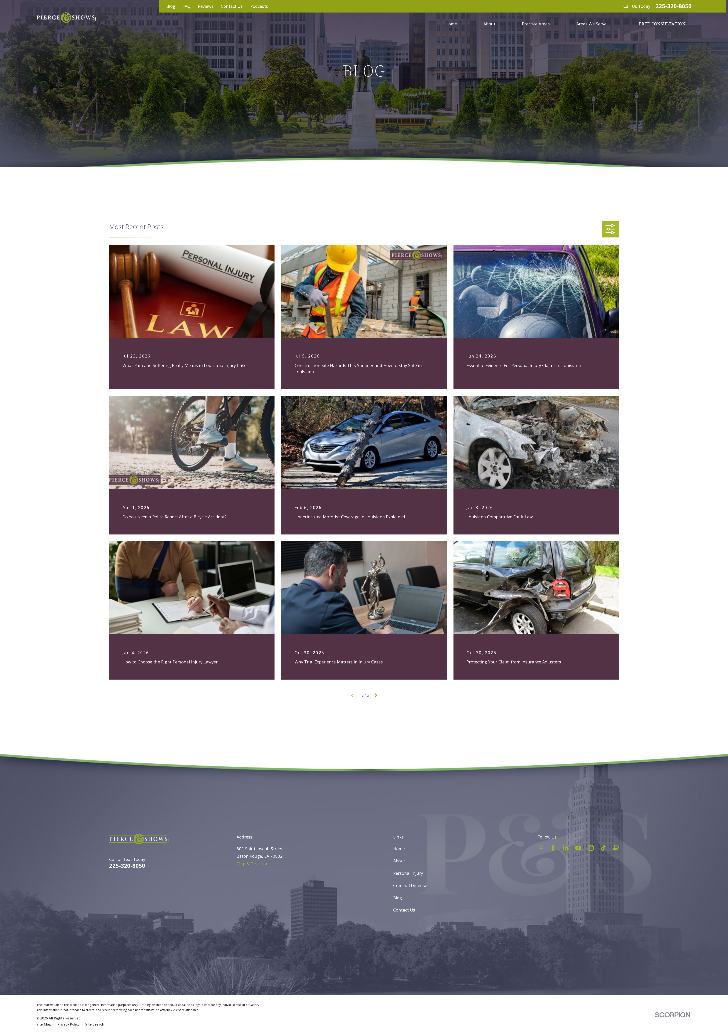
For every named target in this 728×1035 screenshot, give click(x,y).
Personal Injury (408, 873)
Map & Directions (254, 863)
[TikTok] (603, 848)
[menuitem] (43, 1024)
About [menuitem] (489, 24)
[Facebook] (553, 848)
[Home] (66, 17)
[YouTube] (578, 848)
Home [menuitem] (451, 24)
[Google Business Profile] (616, 848)
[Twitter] (541, 848)
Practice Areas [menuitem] (536, 24)
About (399, 861)
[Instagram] (591, 848)
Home (399, 848)
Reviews (205, 6)
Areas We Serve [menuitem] (591, 24)
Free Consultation (662, 24)
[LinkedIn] (566, 848)
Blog (170, 6)
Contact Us (232, 6)
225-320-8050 (674, 6)
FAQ (186, 6)
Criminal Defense (410, 885)
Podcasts (259, 6)
